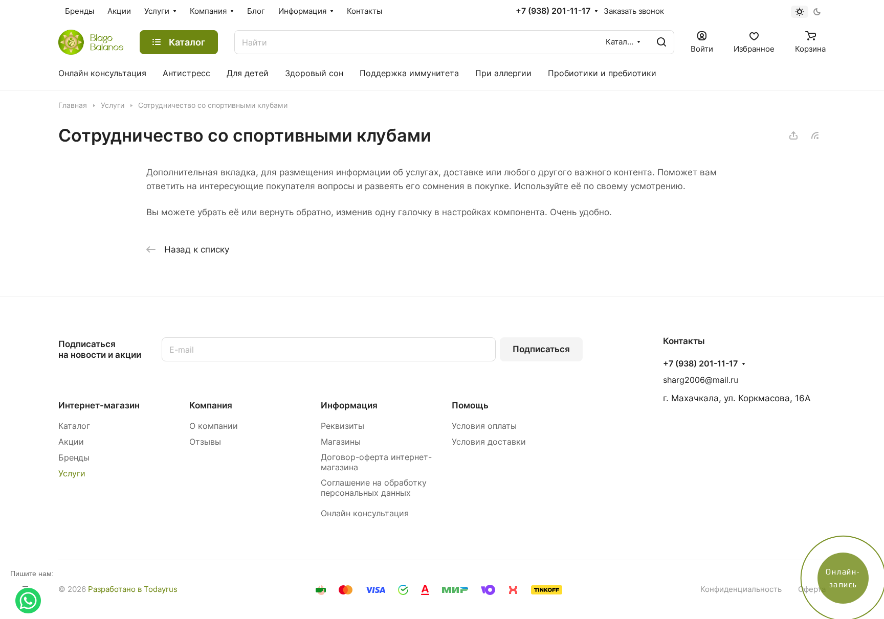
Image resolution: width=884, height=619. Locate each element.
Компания (210, 405)
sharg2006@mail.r (698, 380)
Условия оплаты (484, 426)
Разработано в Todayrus (133, 589)
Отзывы (205, 442)
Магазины (341, 442)
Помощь (470, 405)
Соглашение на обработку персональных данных (374, 488)
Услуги (71, 473)
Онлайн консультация (365, 513)
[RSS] (815, 135)
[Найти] (661, 42)
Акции (71, 442)
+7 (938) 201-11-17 (553, 11)
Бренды (74, 458)
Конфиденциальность (741, 589)
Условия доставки (489, 442)
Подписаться (541, 349)
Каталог (74, 426)
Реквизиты (342, 426)
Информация (349, 405)
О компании (213, 426)
